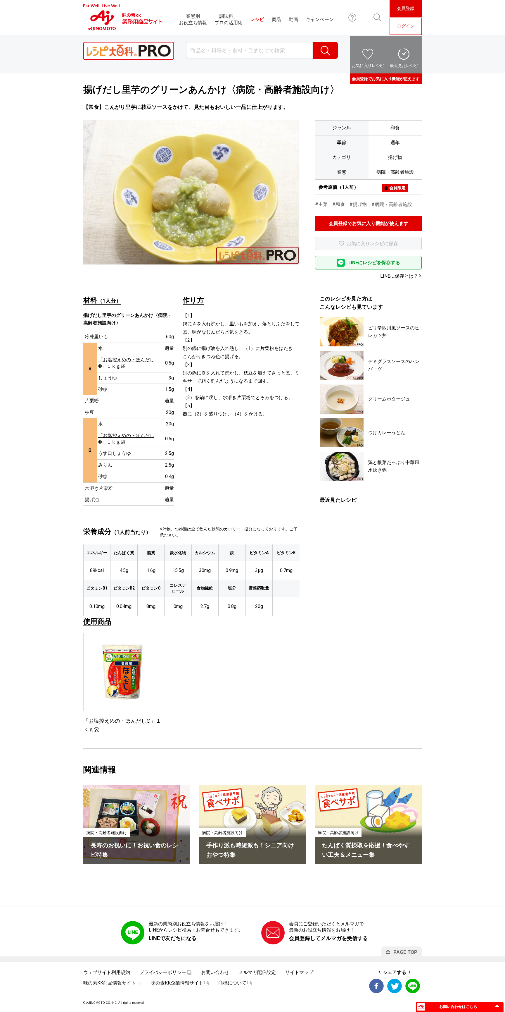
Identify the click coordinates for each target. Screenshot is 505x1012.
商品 (276, 19)
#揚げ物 (358, 204)
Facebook (376, 986)
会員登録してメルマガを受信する (328, 938)
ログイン (405, 26)
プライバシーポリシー (162, 972)
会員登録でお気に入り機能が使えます (386, 78)
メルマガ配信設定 (257, 972)
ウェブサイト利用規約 (106, 972)
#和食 (338, 204)
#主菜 (321, 204)
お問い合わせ (352, 17)
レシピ (257, 19)
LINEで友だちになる (173, 938)
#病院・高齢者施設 (391, 204)
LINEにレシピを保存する (374, 262)
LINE (412, 986)
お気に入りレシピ (368, 65)
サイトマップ (299, 972)
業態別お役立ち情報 (193, 19)
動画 (293, 19)
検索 (325, 50)
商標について (232, 983)
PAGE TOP (405, 952)
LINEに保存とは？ (399, 276)
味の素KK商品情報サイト (109, 983)
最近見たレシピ (404, 65)
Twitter (394, 986)
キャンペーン (320, 19)
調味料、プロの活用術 (229, 19)
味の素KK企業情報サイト (177, 983)
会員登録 (405, 8)
